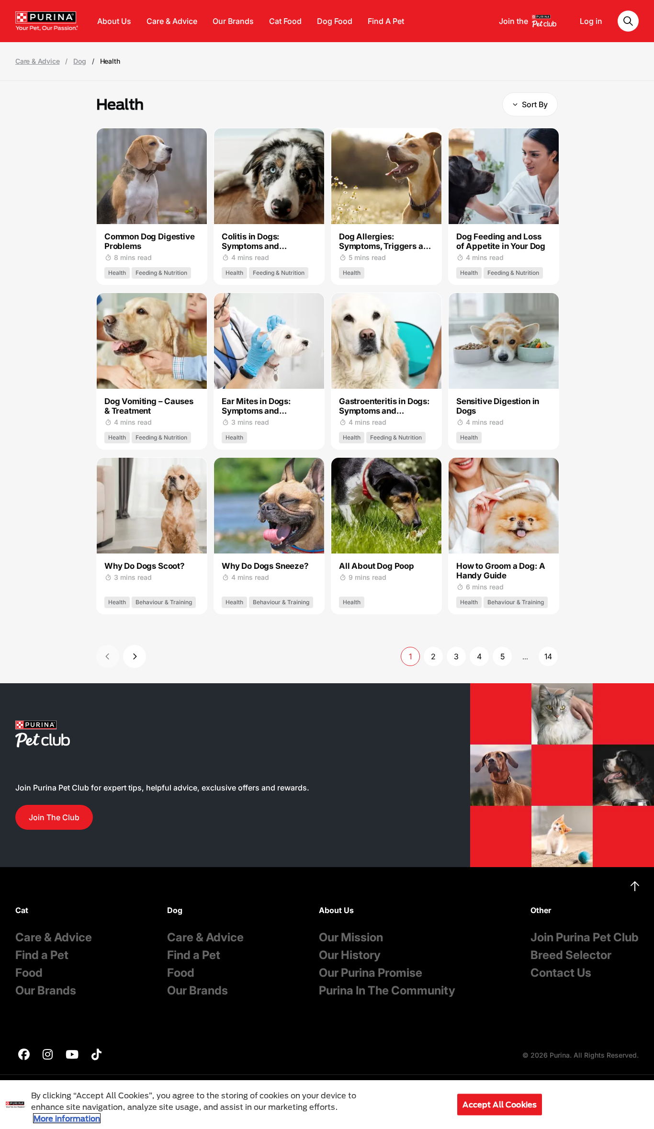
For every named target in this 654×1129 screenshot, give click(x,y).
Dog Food (334, 21)
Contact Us (560, 973)
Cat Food (285, 21)
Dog (79, 61)
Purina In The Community (387, 990)
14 (548, 656)
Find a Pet (41, 955)
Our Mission (351, 937)
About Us (114, 21)
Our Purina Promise (370, 973)
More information (67, 1118)
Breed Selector (570, 955)
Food (29, 973)
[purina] (24, 1055)
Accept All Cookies (499, 1104)
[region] (327, 1104)
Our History (350, 955)
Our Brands (233, 21)
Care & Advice (172, 21)
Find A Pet (386, 21)
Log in (591, 21)
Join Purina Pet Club (584, 937)
